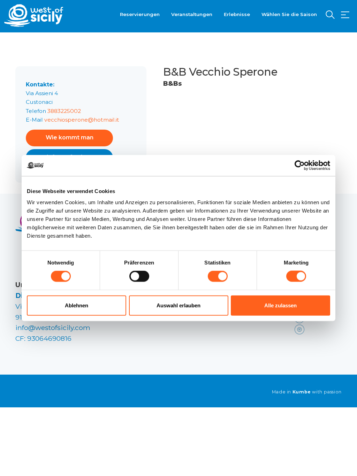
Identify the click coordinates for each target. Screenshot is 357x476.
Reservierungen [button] (140, 14)
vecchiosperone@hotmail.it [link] (81, 119)
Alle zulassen (280, 305)
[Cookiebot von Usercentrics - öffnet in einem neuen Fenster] (299, 165)
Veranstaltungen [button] (191, 14)
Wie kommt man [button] (69, 137)
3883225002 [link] (64, 111)
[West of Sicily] (33, 15)
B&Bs (172, 83)
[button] (345, 15)
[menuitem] (140, 13)
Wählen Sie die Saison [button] (289, 14)
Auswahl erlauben (178, 305)
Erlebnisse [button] (237, 14)
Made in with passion (307, 392)
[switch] (139, 276)
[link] (316, 328)
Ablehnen (76, 305)
